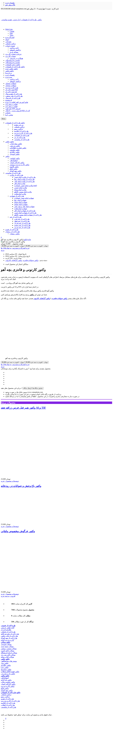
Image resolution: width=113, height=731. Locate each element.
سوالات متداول (10, 83)
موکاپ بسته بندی (7, 646)
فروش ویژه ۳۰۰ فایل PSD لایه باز (17, 111)
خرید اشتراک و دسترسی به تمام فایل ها (15, 248)
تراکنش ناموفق (15, 50)
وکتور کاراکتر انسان (8, 684)
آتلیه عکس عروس (7, 628)
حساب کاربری (10, 56)
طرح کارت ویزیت (11, 88)
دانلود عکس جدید (11, 69)
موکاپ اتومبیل (6, 644)
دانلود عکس (5, 659)
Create (12, 31)
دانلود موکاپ (5, 642)
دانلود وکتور (9, 71)
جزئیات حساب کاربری (13, 54)
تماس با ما (9, 115)
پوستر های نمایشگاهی (9, 661)
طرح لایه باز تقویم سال (13, 94)
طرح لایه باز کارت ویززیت (10, 701)
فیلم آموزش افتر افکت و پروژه (16, 102)
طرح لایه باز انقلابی (8, 705)
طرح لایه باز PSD (11, 90)
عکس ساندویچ (6, 669)
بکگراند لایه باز (6, 630)
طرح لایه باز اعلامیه (8, 703)
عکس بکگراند (6, 665)
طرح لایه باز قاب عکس (9, 636)
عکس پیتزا (5, 667)
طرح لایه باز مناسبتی (8, 707)
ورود (2, 250)
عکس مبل (4, 663)
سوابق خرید (14, 52)
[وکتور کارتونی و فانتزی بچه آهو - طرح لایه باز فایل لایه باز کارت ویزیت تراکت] (56, 14)
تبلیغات (7, 113)
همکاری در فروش (16, 58)
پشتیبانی (8, 42)
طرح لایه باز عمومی (8, 625)
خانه (29, 239)
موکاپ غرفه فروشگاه (9, 653)
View (11, 35)
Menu (3, 119)
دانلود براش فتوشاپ (12, 65)
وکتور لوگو (5, 688)
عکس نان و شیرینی (8, 674)
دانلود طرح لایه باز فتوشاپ (15, 67)
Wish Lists (9, 29)
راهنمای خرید (10, 3)
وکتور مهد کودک (7, 690)
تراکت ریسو (5, 697)
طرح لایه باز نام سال (12, 98)
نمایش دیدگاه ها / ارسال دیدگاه (33, 388)
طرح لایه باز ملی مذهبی (14, 96)
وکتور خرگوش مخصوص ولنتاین (18, 531)
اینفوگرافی (5, 678)
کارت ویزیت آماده (7, 640)
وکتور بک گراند (6, 680)
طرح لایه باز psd (11, 92)
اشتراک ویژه (9, 37)
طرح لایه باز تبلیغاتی (8, 632)
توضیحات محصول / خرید (10, 481)
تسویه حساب (10, 46)
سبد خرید (8, 77)
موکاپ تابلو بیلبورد (7, 651)
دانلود (25, 239)
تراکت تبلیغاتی (10, 44)
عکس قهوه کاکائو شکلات (10, 672)
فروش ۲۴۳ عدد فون (12, 108)
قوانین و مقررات (11, 104)
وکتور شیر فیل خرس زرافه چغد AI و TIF (23, 407)
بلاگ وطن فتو (10, 5)
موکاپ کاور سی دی (8, 655)
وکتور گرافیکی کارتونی (13, 260)
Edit (11, 33)
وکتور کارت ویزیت (7, 686)
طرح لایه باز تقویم (7, 699)
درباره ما (8, 73)
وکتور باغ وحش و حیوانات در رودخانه (21, 485)
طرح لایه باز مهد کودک (9, 638)
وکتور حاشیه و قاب (8, 682)
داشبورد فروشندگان (12, 60)
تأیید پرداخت (14, 48)
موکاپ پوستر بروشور (9, 648)
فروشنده (8, 100)
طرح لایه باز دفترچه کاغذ (10, 634)
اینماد (7, 39)
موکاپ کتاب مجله (7, 657)
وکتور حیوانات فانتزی (30, 260)
